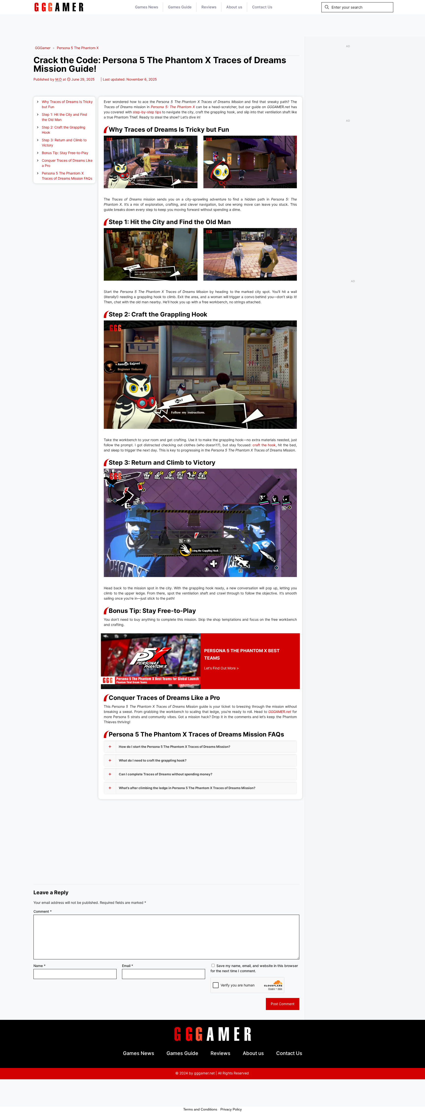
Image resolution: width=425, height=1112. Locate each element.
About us (253, 1053)
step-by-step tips (147, 112)
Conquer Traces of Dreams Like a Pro (67, 163)
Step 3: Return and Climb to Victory (64, 142)
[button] (200, 746)
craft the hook (264, 445)
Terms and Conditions (200, 1109)
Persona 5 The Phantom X (78, 48)
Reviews (220, 1053)
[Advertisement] (212, 25)
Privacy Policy (231, 1109)
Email (127, 966)
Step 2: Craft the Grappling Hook (63, 129)
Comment (42, 911)
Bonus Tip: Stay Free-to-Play (65, 153)
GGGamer (42, 48)
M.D (58, 79)
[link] (59, 7)
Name (39, 966)
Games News (138, 1053)
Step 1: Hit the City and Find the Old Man (64, 117)
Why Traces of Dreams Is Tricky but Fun (67, 104)
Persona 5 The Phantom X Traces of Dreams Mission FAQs (67, 175)
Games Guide (182, 1053)
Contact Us (289, 1053)
